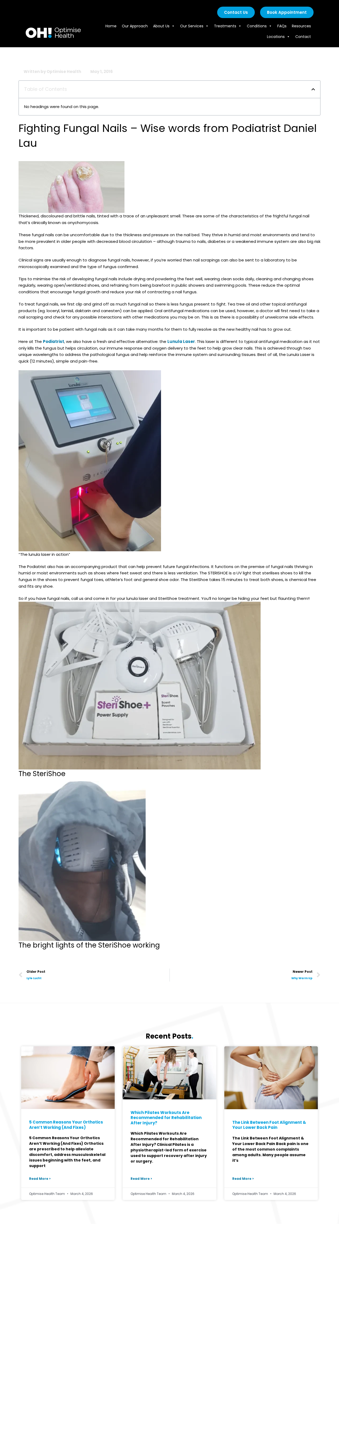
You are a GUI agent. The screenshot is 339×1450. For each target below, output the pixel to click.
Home (111, 26)
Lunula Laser (181, 341)
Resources (301, 26)
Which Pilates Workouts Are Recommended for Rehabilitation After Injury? (166, 1118)
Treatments (225, 26)
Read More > (40, 1178)
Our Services (191, 26)
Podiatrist (53, 341)
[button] (313, 89)
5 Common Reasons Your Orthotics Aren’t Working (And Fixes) (66, 1124)
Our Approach (135, 26)
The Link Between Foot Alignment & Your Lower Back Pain (269, 1125)
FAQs (282, 26)
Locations (276, 36)
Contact (303, 36)
